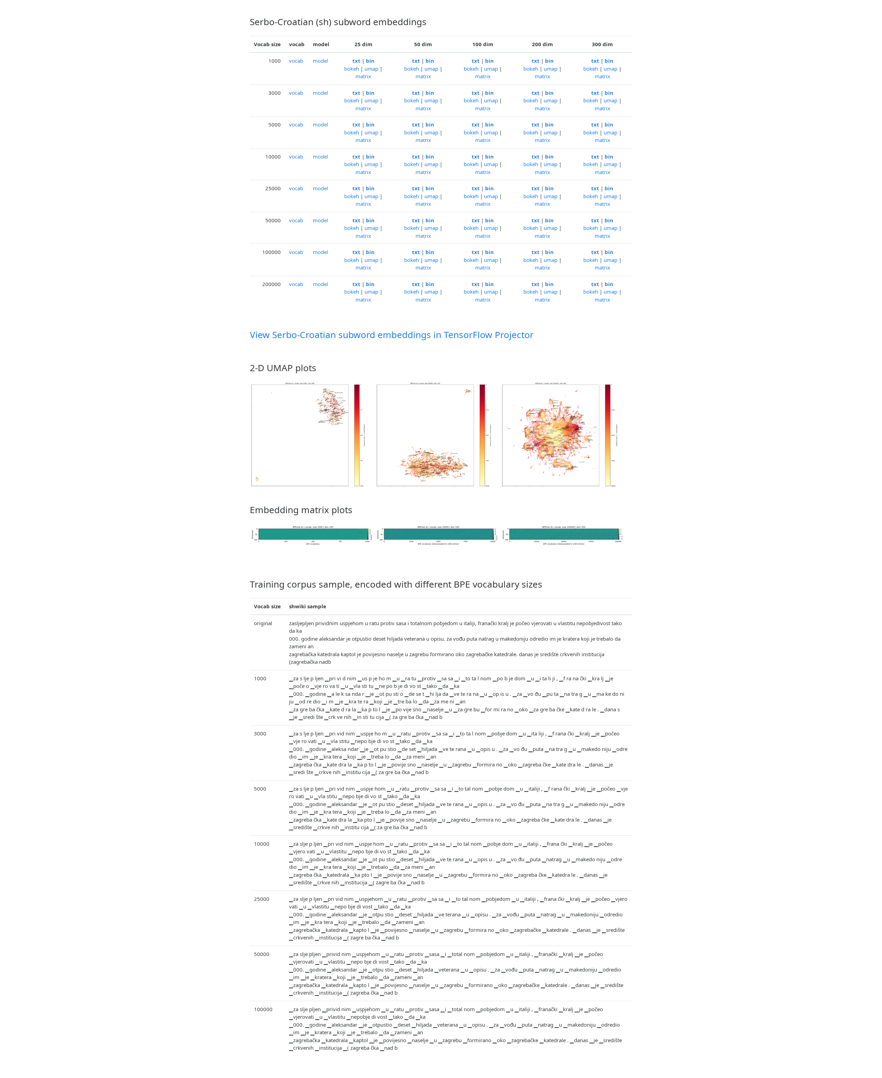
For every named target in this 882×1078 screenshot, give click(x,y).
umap (371, 68)
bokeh (351, 68)
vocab (296, 60)
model (320, 60)
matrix (363, 76)
